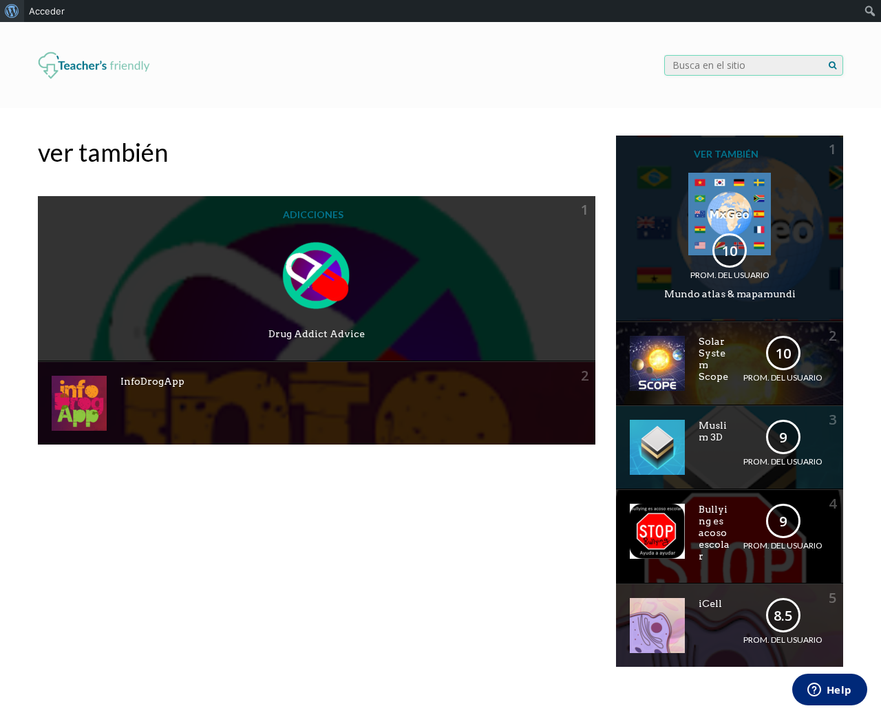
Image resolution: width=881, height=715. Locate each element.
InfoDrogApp (152, 381)
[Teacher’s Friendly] (94, 76)
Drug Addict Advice (316, 333)
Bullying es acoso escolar (714, 533)
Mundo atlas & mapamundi (730, 293)
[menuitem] (12, 11)
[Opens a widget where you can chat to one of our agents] (829, 691)
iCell (710, 603)
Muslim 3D (713, 431)
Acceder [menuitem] (47, 11)
